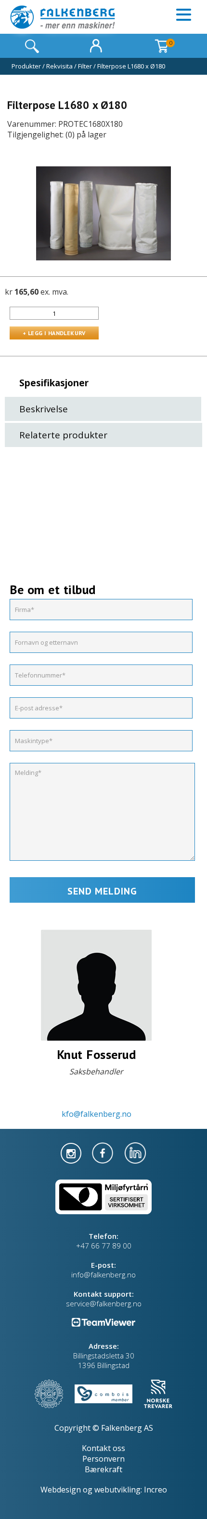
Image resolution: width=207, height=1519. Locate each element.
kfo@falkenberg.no (96, 1114)
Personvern (103, 1458)
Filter (85, 66)
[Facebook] (103, 1152)
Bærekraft (103, 1469)
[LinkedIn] (135, 1152)
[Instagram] (72, 1152)
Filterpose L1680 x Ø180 (131, 66)
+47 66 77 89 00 (103, 1245)
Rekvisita (59, 66)
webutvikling (117, 1489)
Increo (155, 1489)
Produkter (26, 66)
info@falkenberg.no (103, 1274)
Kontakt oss (103, 1448)
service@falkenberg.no (104, 1303)
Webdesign (60, 1489)
